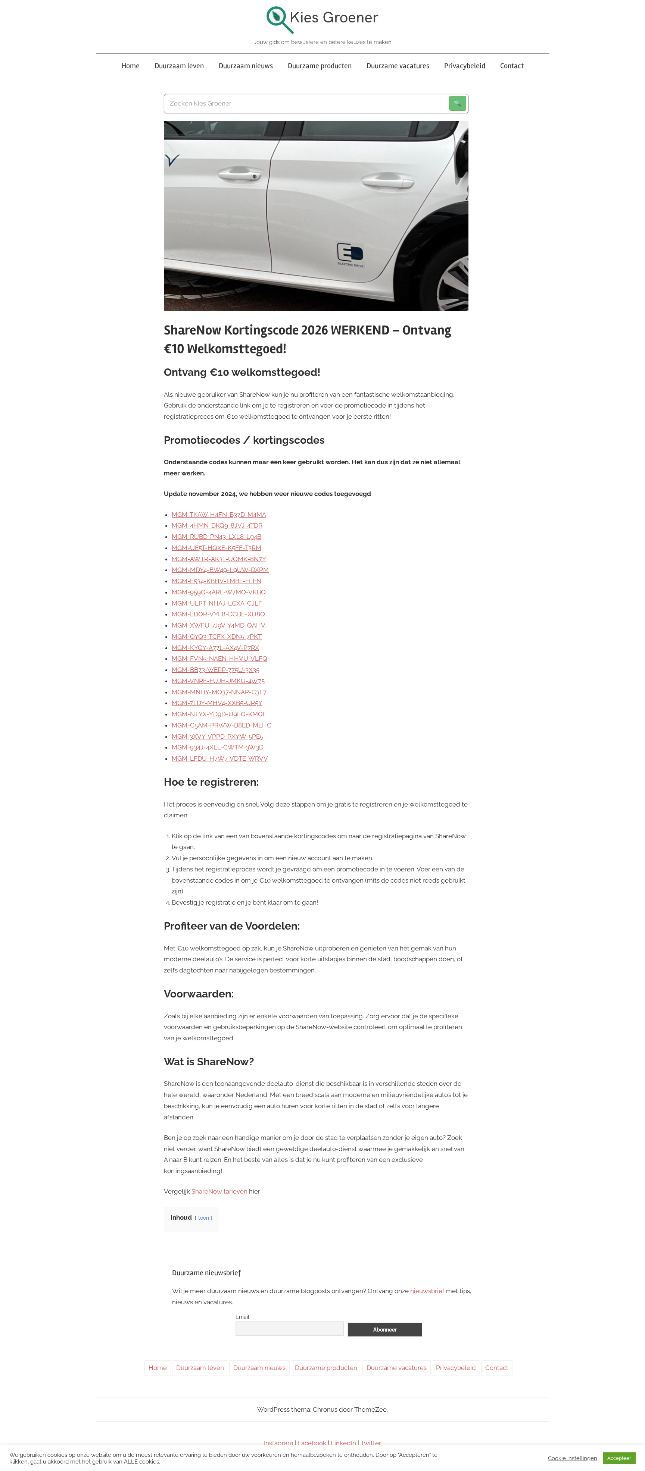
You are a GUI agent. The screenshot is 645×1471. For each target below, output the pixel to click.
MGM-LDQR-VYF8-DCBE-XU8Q (218, 614)
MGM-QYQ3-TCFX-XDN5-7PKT (217, 636)
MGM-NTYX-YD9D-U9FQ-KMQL (219, 714)
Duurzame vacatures (398, 65)
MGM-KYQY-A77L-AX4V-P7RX (215, 647)
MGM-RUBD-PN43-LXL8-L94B (216, 536)
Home (131, 65)
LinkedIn (343, 1443)
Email (242, 1317)
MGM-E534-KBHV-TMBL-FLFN (216, 581)
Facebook (312, 1443)
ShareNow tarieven (219, 1191)
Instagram (278, 1443)
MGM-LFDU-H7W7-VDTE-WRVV (220, 758)
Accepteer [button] (619, 1458)
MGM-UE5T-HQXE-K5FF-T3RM (216, 547)
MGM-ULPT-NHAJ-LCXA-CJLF (217, 603)
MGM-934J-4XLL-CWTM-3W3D (218, 747)
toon (203, 1218)
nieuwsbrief (427, 1291)
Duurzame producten (320, 65)
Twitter (371, 1443)
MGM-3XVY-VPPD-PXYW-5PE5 (217, 736)
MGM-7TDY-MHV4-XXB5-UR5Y (217, 703)
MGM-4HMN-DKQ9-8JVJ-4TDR (217, 525)
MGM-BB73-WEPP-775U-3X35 (215, 669)
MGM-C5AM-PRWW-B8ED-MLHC (221, 725)
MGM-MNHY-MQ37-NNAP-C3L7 (219, 692)
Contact (512, 65)
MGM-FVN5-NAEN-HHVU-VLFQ (219, 658)
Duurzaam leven (179, 65)
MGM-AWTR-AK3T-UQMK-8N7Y (219, 559)
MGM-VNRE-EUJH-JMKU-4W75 (218, 681)
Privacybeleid (464, 65)
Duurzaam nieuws (246, 65)
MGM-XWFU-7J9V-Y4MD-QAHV (218, 625)
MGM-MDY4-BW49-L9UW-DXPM (220, 569)
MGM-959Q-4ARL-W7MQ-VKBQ (219, 592)
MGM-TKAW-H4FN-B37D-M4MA (219, 514)
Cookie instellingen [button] (572, 1458)
